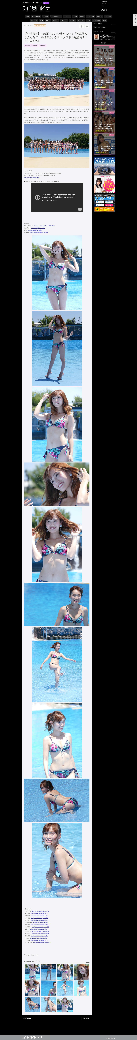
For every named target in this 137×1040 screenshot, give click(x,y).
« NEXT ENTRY (27, 1018)
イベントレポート (56, 16)
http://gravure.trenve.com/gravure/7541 (40, 911)
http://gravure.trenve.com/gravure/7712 (38, 938)
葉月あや (72, 20)
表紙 (41, 20)
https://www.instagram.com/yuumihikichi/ (39, 232)
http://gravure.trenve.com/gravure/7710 (39, 936)
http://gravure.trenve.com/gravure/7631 (38, 929)
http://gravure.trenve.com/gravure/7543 (39, 913)
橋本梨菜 (99, 16)
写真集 (82, 16)
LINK (103, 6)
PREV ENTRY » (86, 1018)
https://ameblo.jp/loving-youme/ (38, 228)
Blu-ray (48, 20)
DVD (27, 16)
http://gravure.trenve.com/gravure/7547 (41, 922)
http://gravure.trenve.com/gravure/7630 (40, 927)
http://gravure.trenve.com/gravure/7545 (39, 918)
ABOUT (103, 3)
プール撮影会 (96, 20)
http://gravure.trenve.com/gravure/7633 (40, 933)
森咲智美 (55, 20)
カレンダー (81, 20)
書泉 (88, 20)
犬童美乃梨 (108, 16)
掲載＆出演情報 (36, 16)
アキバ (75, 16)
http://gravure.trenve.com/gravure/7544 (39, 915)
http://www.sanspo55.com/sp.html (31, 177)
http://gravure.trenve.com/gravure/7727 (39, 940)
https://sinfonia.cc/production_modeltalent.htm (44, 225)
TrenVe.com (104, 1)
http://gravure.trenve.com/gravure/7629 (39, 924)
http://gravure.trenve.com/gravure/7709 (41, 942)
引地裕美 (27, 45)
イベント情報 (90, 16)
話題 (104, 20)
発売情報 (46, 16)
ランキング (64, 20)
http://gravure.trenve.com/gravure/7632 (40, 931)
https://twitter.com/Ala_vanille (35, 230)
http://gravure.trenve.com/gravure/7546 (39, 920)
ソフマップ (67, 16)
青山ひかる (34, 20)
